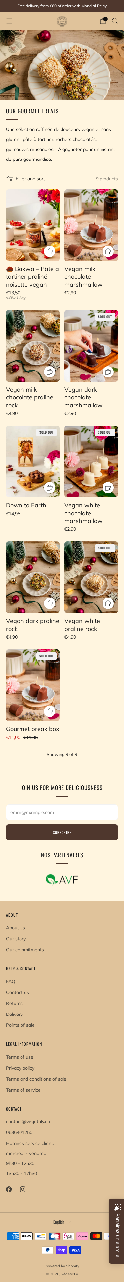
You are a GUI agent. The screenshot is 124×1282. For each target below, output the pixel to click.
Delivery (14, 1014)
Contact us (17, 992)
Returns (14, 1003)
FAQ (10, 981)
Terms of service (23, 1090)
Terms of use (19, 1057)
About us (15, 928)
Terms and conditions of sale (36, 1079)
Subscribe (62, 832)
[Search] (114, 20)
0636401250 (19, 1132)
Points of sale (20, 1025)
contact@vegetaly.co (28, 1121)
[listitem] (62, 6)
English (58, 1222)
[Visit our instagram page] (22, 1189)
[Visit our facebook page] (9, 1189)
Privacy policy (20, 1068)
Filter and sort (30, 179)
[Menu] (9, 21)
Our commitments (25, 950)
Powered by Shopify (62, 1266)
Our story (16, 939)
